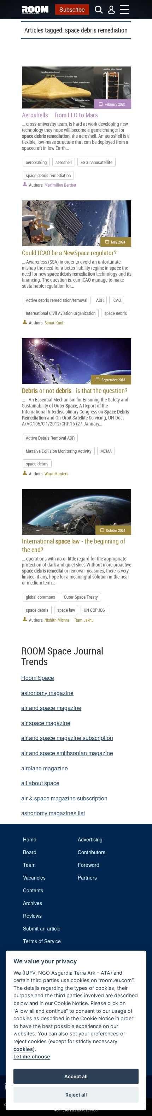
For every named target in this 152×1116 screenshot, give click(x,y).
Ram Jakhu (84, 620)
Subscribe (72, 9)
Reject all (76, 1095)
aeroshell (63, 162)
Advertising (90, 839)
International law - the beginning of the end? (73, 545)
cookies (23, 1049)
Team (29, 865)
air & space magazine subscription (64, 798)
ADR (100, 300)
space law (66, 610)
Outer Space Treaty (81, 597)
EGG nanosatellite (96, 162)
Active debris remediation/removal (56, 300)
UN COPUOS (94, 610)
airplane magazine (44, 768)
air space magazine (45, 723)
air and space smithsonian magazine (67, 753)
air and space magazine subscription (67, 738)
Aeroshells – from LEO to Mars (60, 115)
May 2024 (118, 242)
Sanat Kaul (54, 322)
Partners (87, 877)
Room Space (37, 678)
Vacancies (34, 877)
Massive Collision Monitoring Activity (59, 451)
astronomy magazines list (53, 813)
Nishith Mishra (57, 620)
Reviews (32, 915)
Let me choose (31, 1056)
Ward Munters (56, 473)
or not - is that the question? (75, 390)
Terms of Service (42, 941)
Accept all (76, 1076)
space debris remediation (48, 175)
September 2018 (113, 379)
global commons (40, 597)
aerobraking (36, 162)
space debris (115, 313)
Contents (33, 890)
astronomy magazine (47, 693)
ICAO (116, 300)
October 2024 (115, 530)
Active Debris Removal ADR (50, 438)
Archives (32, 903)
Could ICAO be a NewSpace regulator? (69, 252)
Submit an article (41, 928)
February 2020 (115, 104)
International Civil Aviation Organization (60, 313)
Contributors (91, 852)
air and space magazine (51, 708)
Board (29, 852)
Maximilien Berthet (60, 185)
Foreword (88, 865)
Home (29, 839)
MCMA (106, 451)
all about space (40, 783)
